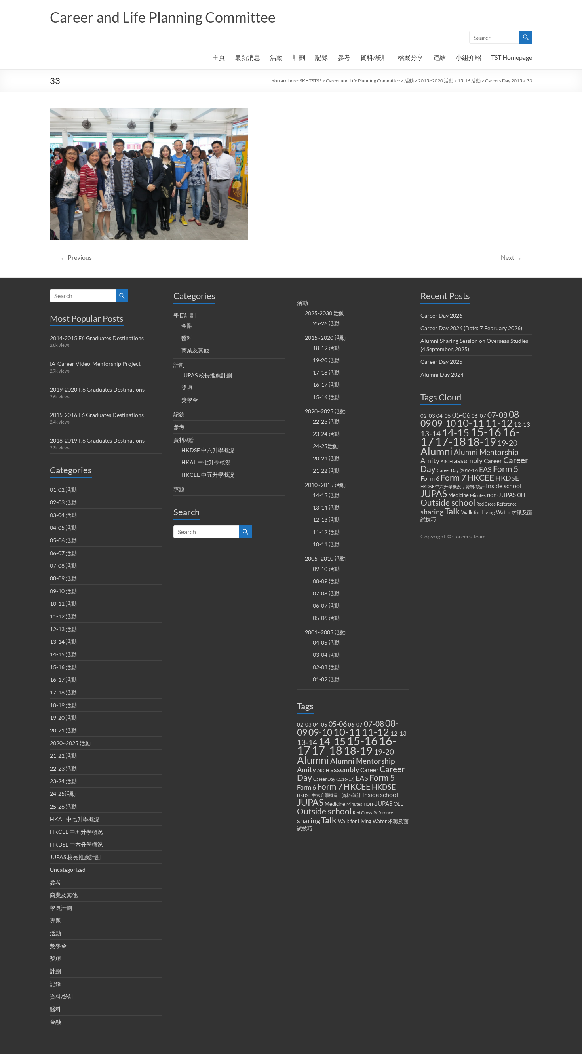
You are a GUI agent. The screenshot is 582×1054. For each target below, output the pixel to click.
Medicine (335, 804)
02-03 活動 (63, 502)
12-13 (398, 733)
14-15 (332, 741)
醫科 (55, 1009)
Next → (511, 257)
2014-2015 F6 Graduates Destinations (97, 338)
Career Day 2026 (441, 315)
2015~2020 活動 (435, 81)
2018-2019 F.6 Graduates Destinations (97, 440)
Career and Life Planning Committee (163, 17)
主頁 (218, 57)
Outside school (324, 811)
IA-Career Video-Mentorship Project (95, 363)
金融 (55, 1021)
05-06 (338, 724)
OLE (398, 804)
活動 (276, 57)
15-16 (362, 741)
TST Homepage (511, 57)
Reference (383, 812)
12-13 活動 (63, 629)
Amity (306, 769)
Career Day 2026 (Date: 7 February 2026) (471, 328)
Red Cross (362, 812)
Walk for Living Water (362, 821)
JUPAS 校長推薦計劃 (75, 857)
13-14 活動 (63, 641)
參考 (344, 57)
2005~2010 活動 (325, 558)
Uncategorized (68, 869)
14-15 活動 (63, 654)
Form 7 (329, 786)
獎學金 (58, 945)
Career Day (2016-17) (333, 779)
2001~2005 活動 (325, 632)
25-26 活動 (63, 806)
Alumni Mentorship (362, 760)
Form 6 (306, 787)
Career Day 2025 (441, 361)
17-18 (327, 750)
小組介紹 (468, 57)
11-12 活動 (63, 616)
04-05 (320, 724)
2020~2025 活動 (70, 743)
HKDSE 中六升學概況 (76, 844)
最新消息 (247, 57)
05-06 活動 (63, 540)
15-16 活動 (469, 81)
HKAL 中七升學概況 (74, 819)
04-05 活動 (63, 527)
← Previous (76, 257)
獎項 (55, 958)
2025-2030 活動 (324, 313)
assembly (344, 769)
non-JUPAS (377, 803)
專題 (55, 920)
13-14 (307, 742)
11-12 (375, 732)
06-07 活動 (63, 553)
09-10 (320, 732)
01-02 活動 (63, 489)
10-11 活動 (63, 603)
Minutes (354, 804)
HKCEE (357, 786)
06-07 (355, 724)
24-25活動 (63, 793)
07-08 (374, 723)
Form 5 (382, 777)
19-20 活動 (63, 717)
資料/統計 (374, 57)
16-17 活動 (63, 679)
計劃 (299, 57)
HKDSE (384, 787)
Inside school (380, 794)
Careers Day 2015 (503, 81)
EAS (362, 778)
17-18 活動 (63, 692)
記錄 (321, 57)
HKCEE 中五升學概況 (76, 831)
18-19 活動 (63, 705)
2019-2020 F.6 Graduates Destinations (97, 389)
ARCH (323, 770)
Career (369, 769)
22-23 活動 (63, 768)
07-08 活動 (63, 565)
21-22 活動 (63, 755)
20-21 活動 (63, 730)
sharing (308, 820)
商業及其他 (64, 895)
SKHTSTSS (310, 81)
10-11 (347, 731)
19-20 (384, 751)
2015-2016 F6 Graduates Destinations (97, 414)
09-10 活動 (63, 591)
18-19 (358, 750)
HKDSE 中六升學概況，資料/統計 (329, 795)
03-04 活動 (63, 515)
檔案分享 (410, 57)
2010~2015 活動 (325, 484)
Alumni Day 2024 (442, 374)
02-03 (304, 724)
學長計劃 (61, 907)
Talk (329, 820)
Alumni (313, 760)
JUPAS (310, 802)
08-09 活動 (63, 578)
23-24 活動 (63, 781)
